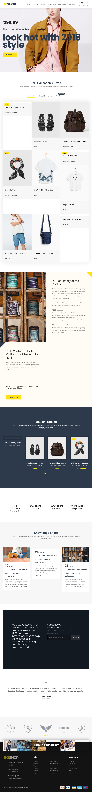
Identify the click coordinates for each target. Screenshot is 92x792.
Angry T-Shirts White (70, 156)
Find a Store (53, 761)
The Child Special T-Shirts (14, 107)
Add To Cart (47, 135)
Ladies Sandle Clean (41, 141)
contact (72, 4)
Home (29, 4)
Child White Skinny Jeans (72, 219)
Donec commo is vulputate (12, 574)
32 (26, 569)
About (43, 4)
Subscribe (76, 637)
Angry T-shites (68, 205)
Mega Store (62, 4)
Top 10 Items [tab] (60, 96)
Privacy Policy (54, 764)
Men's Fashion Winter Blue (43, 190)
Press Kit (52, 766)
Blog (34, 766)
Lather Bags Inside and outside (74, 141)
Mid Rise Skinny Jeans (12, 443)
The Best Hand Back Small (43, 253)
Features (35, 764)
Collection (52, 4)
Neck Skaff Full (10, 190)
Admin (13, 569)
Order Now (14, 397)
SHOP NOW (9, 55)
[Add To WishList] (37, 457)
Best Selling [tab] (31, 96)
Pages (36, 4)
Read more (23, 586)
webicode (25, 787)
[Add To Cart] (34, 457)
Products (36, 761)
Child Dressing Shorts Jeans (15, 253)
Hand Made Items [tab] (45, 96)
